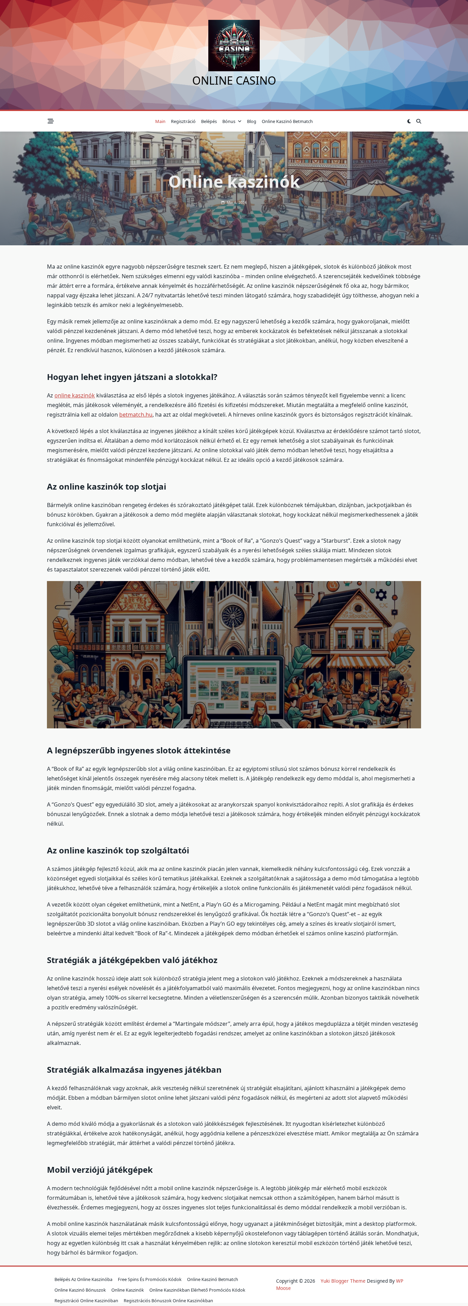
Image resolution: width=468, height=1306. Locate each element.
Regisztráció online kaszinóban (86, 1300)
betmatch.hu (135, 414)
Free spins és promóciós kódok (150, 1279)
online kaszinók (74, 395)
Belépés (209, 121)
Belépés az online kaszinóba (83, 1279)
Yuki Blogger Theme (343, 1281)
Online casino (234, 80)
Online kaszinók (127, 1290)
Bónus (228, 121)
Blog (251, 121)
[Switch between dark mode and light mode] (409, 121)
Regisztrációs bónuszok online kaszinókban (168, 1300)
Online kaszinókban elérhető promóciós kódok (197, 1290)
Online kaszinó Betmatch (287, 121)
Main (160, 121)
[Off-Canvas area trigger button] (51, 121)
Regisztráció (183, 121)
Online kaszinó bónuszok (80, 1290)
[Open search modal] (418, 121)
